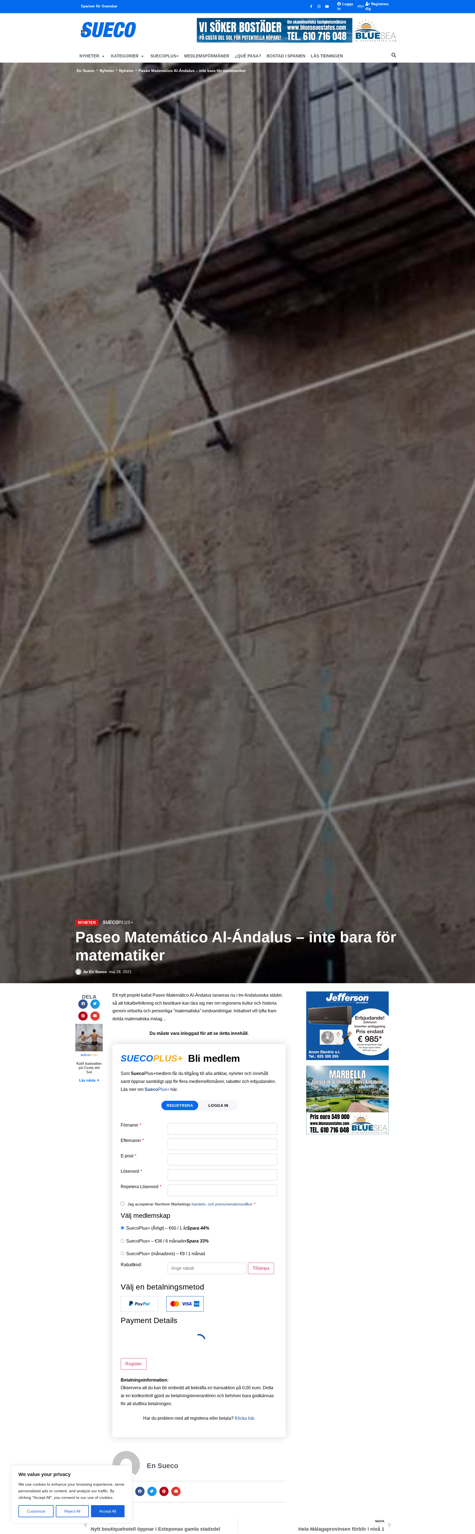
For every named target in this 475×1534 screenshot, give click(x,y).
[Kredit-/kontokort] (185, 1303)
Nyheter (107, 70)
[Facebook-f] (311, 6)
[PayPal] (139, 1303)
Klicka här (244, 1418)
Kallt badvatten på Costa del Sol (89, 1067)
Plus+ (157, 1089)
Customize (36, 1511)
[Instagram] (319, 6)
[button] (92, 56)
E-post (128, 1156)
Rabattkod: (131, 1265)
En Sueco (86, 70)
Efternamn (132, 1140)
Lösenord (131, 1171)
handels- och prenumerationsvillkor (222, 1204)
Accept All (107, 1511)
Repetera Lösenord (141, 1187)
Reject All (72, 1511)
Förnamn (131, 1125)
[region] (71, 1494)
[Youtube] (327, 6)
